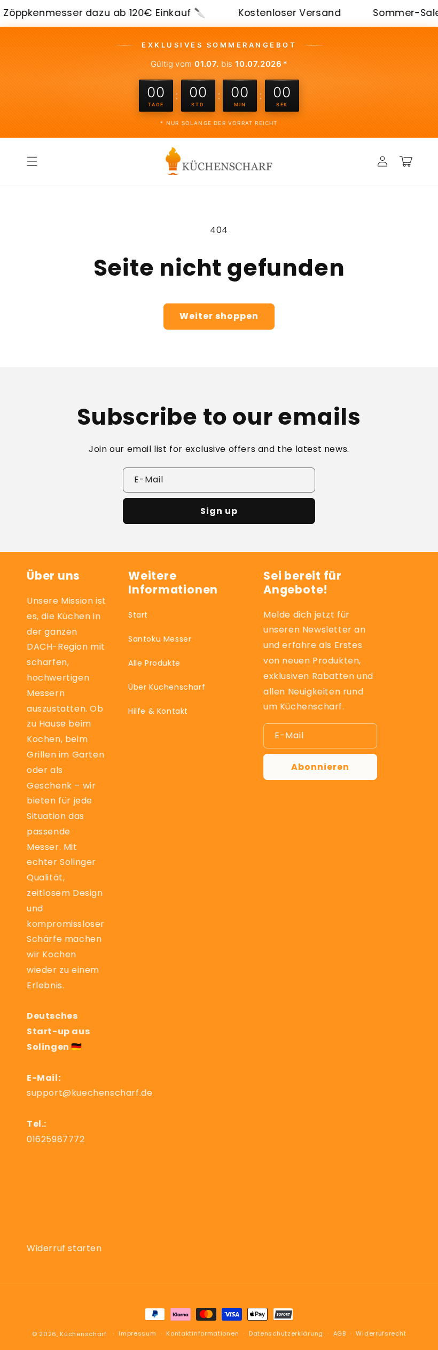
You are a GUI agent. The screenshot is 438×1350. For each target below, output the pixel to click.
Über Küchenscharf (166, 687)
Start (138, 615)
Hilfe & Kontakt (158, 711)
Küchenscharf (83, 1334)
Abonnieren (320, 767)
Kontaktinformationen (202, 1333)
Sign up (219, 511)
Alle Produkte (154, 663)
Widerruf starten (64, 1248)
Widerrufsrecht (381, 1333)
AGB (339, 1333)
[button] (32, 161)
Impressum (137, 1333)
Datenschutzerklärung (286, 1333)
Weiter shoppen (219, 316)
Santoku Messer (159, 639)
